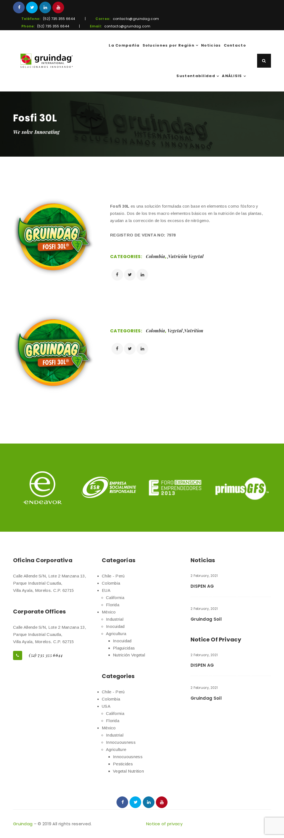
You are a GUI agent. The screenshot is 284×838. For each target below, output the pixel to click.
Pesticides (123, 763)
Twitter (32, 7)
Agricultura (116, 633)
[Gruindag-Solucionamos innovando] (46, 60)
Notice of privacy (164, 824)
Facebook (19, 7)
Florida (112, 604)
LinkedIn (45, 7)
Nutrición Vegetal (186, 256)
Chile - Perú (113, 576)
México (109, 612)
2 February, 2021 (204, 575)
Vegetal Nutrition (185, 330)
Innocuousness (121, 742)
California (115, 597)
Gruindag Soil (206, 619)
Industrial (114, 619)
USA (106, 706)
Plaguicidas (124, 648)
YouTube (58, 7)
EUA (106, 590)
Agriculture (116, 749)
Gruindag (22, 824)
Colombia (155, 256)
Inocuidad (115, 626)
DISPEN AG (202, 586)
